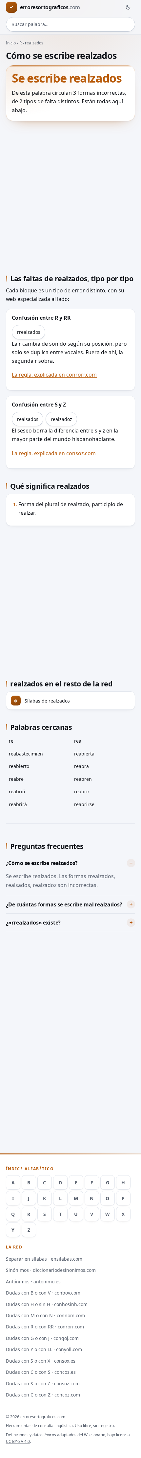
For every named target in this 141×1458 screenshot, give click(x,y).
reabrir (82, 791)
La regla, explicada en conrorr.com (54, 374)
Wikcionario (94, 1435)
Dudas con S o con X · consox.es (40, 1361)
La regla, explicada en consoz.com (54, 453)
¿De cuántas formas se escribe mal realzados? (64, 904)
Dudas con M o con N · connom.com (45, 1315)
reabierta (84, 754)
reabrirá (18, 804)
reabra (81, 766)
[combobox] (70, 24)
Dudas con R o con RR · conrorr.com (45, 1326)
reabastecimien (26, 754)
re (11, 741)
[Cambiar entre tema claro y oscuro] (128, 7)
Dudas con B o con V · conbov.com (43, 1293)
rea (77, 741)
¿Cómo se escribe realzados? (42, 863)
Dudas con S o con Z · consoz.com (43, 1383)
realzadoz (61, 419)
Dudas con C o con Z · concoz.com (43, 1395)
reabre (16, 779)
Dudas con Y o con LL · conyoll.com (44, 1349)
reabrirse (84, 804)
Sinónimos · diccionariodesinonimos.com (51, 1270)
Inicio (11, 43)
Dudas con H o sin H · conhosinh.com (47, 1304)
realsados (27, 419)
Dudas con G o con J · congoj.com (42, 1338)
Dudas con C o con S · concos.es (41, 1372)
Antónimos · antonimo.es (33, 1281)
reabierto (19, 766)
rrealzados (28, 332)
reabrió (17, 791)
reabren (83, 779)
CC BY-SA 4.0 (18, 1441)
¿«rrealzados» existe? (33, 922)
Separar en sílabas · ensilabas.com (44, 1259)
